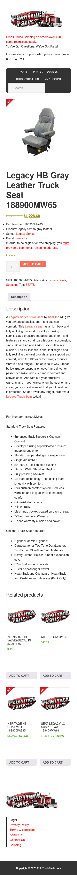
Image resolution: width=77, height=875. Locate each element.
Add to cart (33, 264)
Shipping (15, 845)
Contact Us (17, 839)
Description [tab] (19, 297)
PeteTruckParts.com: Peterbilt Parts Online (38, 19)
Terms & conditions (23, 829)
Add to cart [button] (19, 676)
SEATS (30, 284)
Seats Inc (22, 238)
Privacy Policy (19, 824)
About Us (16, 834)
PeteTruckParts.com (49, 868)
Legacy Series (25, 233)
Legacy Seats (57, 280)
